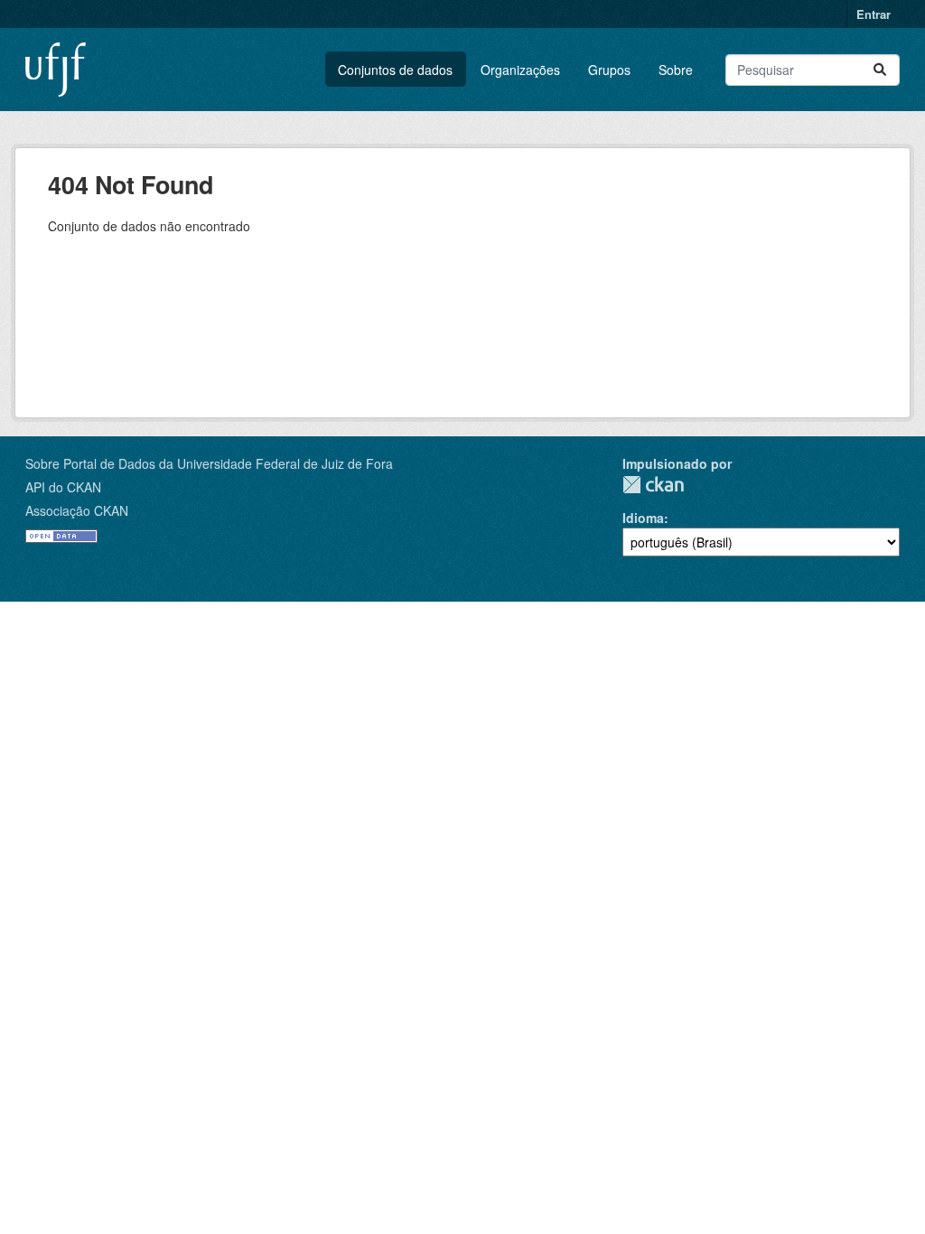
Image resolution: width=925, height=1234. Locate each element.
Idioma (643, 518)
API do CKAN (63, 487)
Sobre (676, 70)
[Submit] (880, 70)
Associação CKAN (76, 510)
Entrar (873, 14)
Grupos (609, 70)
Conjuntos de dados (395, 70)
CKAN (653, 484)
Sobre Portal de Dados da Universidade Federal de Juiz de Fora (209, 463)
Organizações (520, 70)
